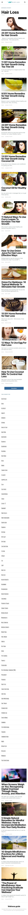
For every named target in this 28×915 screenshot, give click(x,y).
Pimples (3, 661)
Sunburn (3, 722)
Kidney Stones (4, 608)
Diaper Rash (4, 523)
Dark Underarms (5, 518)
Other (25, 18)
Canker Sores (4, 470)
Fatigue (3, 556)
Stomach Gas (4, 713)
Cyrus (2, 42)
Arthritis (3, 418)
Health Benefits (5, 580)
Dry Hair (3, 532)
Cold (2, 484)
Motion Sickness (5, 627)
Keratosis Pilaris (5, 603)
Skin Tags (3, 694)
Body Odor (3, 456)
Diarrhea (3, 527)
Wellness (3, 751)
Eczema (3, 551)
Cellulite (3, 475)
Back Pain (3, 432)
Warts (2, 741)
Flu (2, 561)
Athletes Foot (4, 427)
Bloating (3, 451)
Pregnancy (4, 675)
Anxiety (3, 413)
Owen (2, 834)
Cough (2, 499)
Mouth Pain (4, 632)
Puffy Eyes (3, 684)
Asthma (3, 423)
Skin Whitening (5, 699)
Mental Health (4, 613)
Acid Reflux (3, 399)
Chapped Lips (4, 480)
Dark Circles (4, 513)
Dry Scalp (3, 537)
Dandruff (3, 508)
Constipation (4, 494)
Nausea (3, 641)
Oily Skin (3, 646)
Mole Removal (4, 622)
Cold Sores (3, 489)
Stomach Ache (4, 708)
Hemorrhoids (4, 589)
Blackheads (4, 446)
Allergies (3, 408)
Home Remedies (22, 202)
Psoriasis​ (3, 680)
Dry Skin (3, 542)
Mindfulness (4, 618)
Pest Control (4, 656)
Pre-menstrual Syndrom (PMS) (8, 670)
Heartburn (3, 584)
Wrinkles (3, 756)
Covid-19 (3, 503)
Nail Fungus (4, 637)
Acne (2, 404)
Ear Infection (4, 546)
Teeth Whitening (5, 727)
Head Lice (3, 575)
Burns (2, 465)
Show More (14, 388)
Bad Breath (3, 437)
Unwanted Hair (4, 737)
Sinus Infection (5, 689)
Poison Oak (4, 665)
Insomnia (3, 599)
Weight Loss (4, 746)
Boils (2, 461)
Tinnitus (3, 732)
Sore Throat (4, 703)
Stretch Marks (4, 718)
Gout (2, 565)
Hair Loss (21, 18)
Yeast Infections (5, 760)
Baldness (16, 47)
